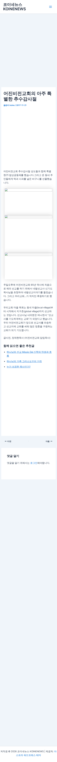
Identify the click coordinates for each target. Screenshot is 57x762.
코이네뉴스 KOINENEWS (14, 6)
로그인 (33, 463)
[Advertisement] (28, 55)
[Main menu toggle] (50, 6)
